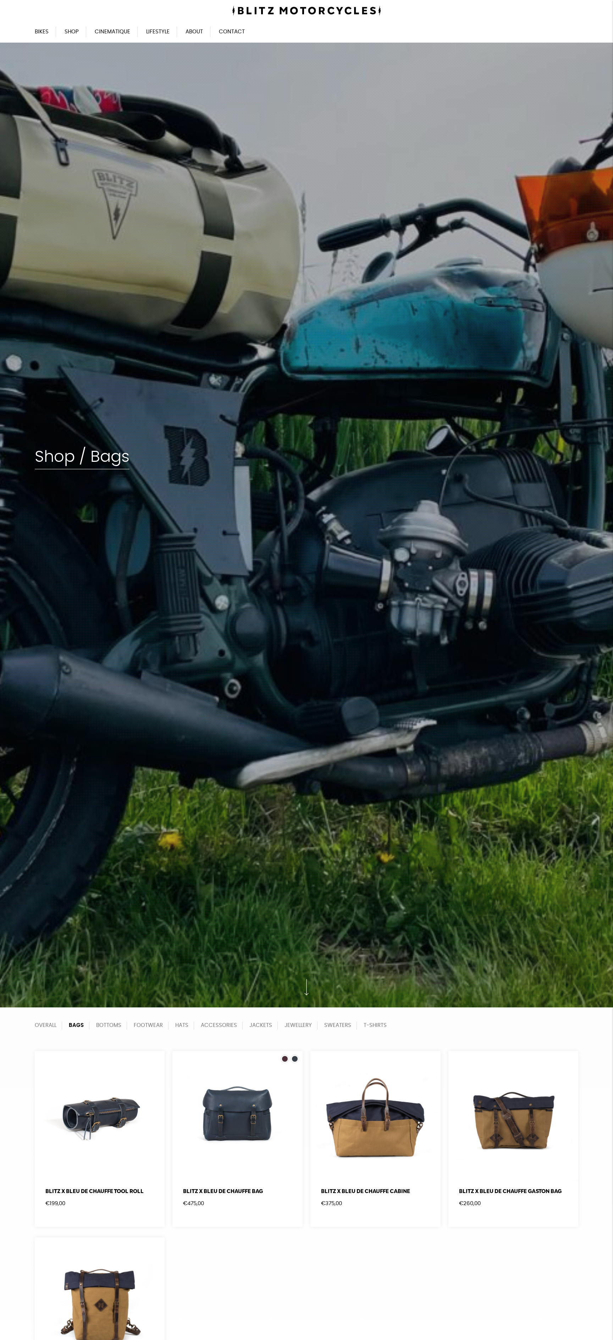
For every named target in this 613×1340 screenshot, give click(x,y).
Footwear (148, 1025)
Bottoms (108, 1025)
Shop (72, 31)
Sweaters (337, 1025)
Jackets (260, 1025)
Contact (232, 31)
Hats (181, 1025)
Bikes (42, 31)
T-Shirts (375, 1025)
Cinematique (112, 31)
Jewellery (298, 1025)
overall (45, 1025)
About (194, 31)
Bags (76, 1025)
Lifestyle (158, 31)
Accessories (219, 1025)
